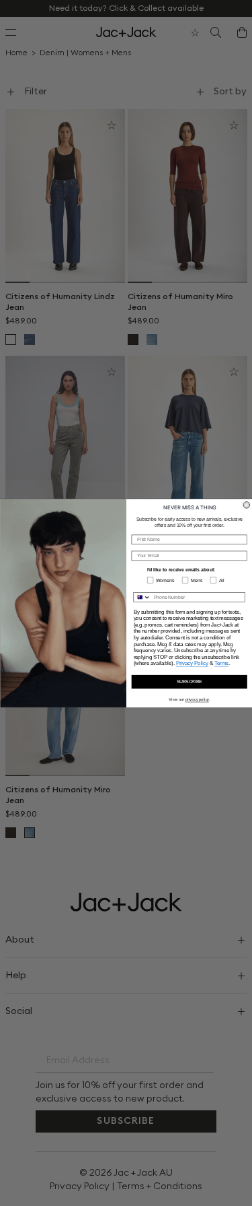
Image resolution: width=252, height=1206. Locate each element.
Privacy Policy (191, 663)
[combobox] (142, 596)
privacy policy (196, 699)
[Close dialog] (246, 504)
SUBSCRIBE (189, 682)
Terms (221, 663)
